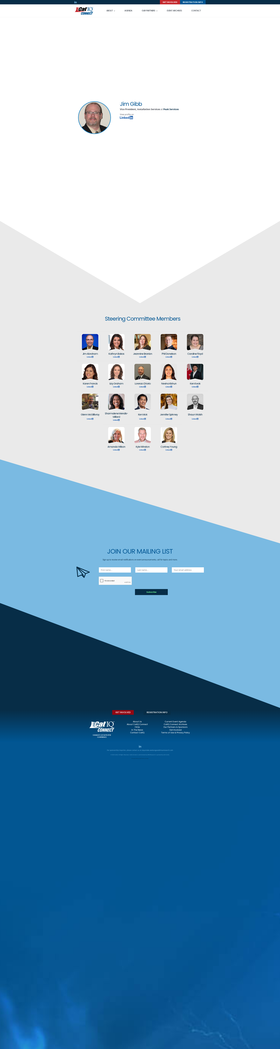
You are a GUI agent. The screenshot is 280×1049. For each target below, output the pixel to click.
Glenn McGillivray (90, 414)
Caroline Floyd (195, 354)
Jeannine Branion (142, 354)
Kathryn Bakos (116, 354)
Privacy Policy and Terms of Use (139, 758)
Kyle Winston (143, 446)
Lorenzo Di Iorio (143, 383)
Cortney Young (169, 446)
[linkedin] (75, 2)
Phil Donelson (169, 354)
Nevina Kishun (168, 383)
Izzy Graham (116, 383)
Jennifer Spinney (169, 414)
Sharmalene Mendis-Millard (116, 415)
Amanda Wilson (116, 446)
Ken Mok (142, 414)
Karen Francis (90, 383)
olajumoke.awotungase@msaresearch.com (157, 750)
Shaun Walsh (195, 414)
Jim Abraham (90, 354)
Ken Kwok (195, 383)
